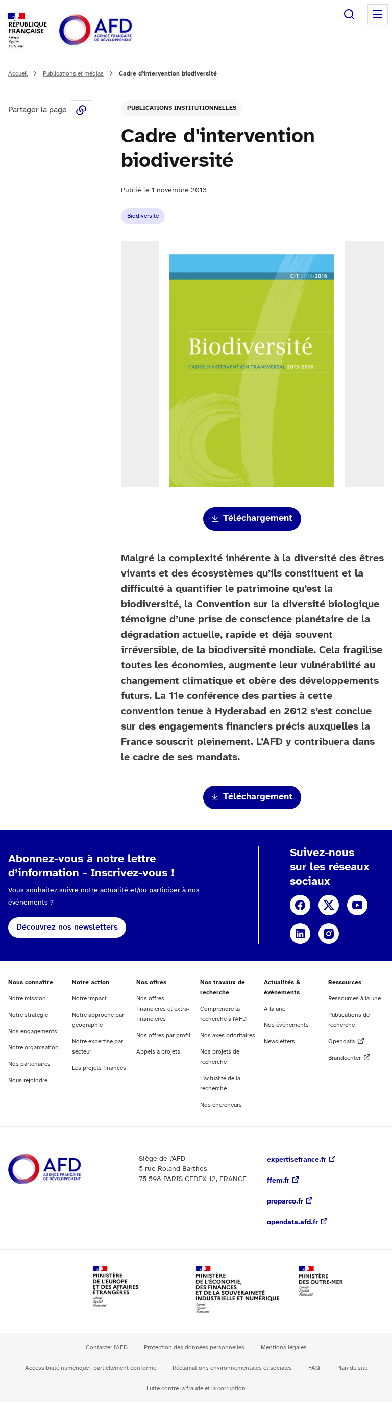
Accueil (18, 73)
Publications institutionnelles (181, 108)
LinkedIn (300, 933)
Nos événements (286, 1025)
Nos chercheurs (221, 1104)
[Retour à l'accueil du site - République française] (118, 30)
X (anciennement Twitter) (328, 905)
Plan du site (352, 1368)
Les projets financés (99, 1068)
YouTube (357, 905)
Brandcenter (344, 1058)
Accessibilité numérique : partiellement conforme (90, 1368)
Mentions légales (284, 1347)
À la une (274, 1009)
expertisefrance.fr (296, 1160)
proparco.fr (285, 1202)
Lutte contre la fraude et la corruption (196, 1388)
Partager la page (81, 110)
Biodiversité (143, 216)
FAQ (314, 1368)
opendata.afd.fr (292, 1222)
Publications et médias (73, 73)
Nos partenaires (29, 1064)
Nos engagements (32, 1031)
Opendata (341, 1041)
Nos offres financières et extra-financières (162, 1008)
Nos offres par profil (163, 1035)
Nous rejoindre (27, 1080)
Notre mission (27, 998)
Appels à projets (158, 1051)
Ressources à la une (354, 998)
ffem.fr (278, 1181)
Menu (378, 14)
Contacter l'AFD (107, 1347)
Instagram (328, 933)
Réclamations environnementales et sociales (232, 1368)
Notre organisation (33, 1047)
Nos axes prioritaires (227, 1035)
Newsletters (279, 1041)
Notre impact (89, 998)
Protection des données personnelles (194, 1347)
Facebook (300, 905)
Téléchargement (257, 518)
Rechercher (349, 14)
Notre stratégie (28, 1015)
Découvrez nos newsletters (67, 927)
